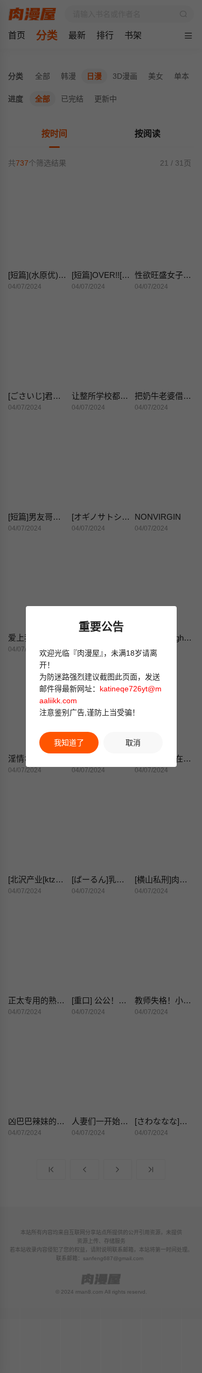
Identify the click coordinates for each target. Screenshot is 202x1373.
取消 (133, 742)
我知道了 (69, 742)
